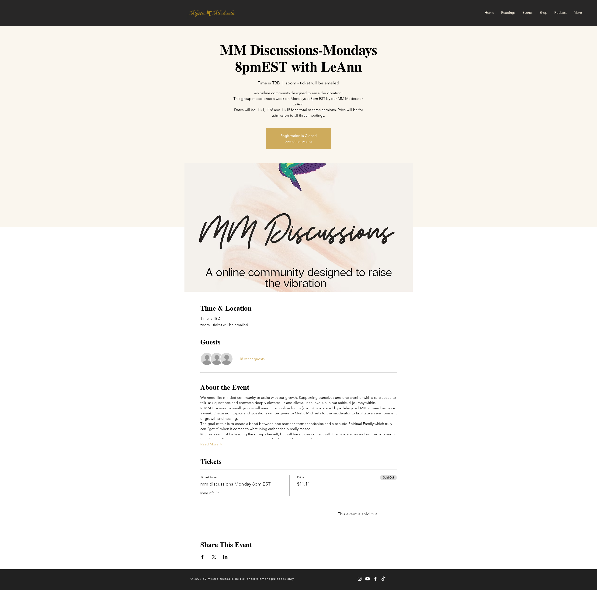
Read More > (211, 444)
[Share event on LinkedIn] (225, 557)
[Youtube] (367, 578)
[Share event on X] (214, 557)
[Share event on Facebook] (202, 557)
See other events (298, 141)
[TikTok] (383, 578)
